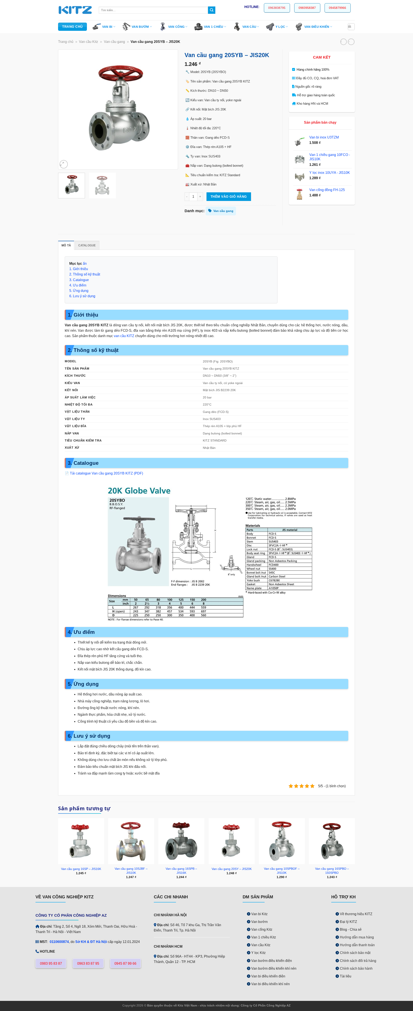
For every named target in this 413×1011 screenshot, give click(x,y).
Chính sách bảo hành (356, 968)
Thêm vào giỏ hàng (229, 196)
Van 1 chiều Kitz (263, 937)
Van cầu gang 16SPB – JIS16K (181, 870)
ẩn (85, 263)
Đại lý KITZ (348, 922)
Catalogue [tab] (87, 245)
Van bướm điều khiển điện (272, 961)
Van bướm (140, 26)
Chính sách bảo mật (355, 953)
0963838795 (276, 7)
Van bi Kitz (259, 914)
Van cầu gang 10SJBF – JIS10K (131, 870)
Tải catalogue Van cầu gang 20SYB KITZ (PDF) (106, 473)
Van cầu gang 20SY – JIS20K (232, 869)
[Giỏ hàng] (351, 26)
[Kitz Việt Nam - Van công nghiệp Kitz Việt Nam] (75, 10)
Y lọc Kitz (258, 953)
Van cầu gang (114, 42)
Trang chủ (65, 42)
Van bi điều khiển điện (268, 976)
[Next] (170, 109)
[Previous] (66, 109)
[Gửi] (211, 10)
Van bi (107, 26)
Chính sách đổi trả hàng (358, 961)
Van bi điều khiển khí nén (270, 984)
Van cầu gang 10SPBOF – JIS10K (282, 870)
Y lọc (280, 26)
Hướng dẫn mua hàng (357, 937)
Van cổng (176, 26)
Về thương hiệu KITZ (356, 914)
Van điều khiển (316, 26)
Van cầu (249, 26)
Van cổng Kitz (261, 929)
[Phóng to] (64, 164)
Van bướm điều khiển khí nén (273, 968)
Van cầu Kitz (88, 42)
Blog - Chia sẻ (351, 929)
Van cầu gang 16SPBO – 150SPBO (332, 870)
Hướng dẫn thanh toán (357, 945)
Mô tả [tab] (66, 245)
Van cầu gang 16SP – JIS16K (81, 869)
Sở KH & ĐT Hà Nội (91, 942)
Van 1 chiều (213, 26)
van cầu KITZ (124, 336)
